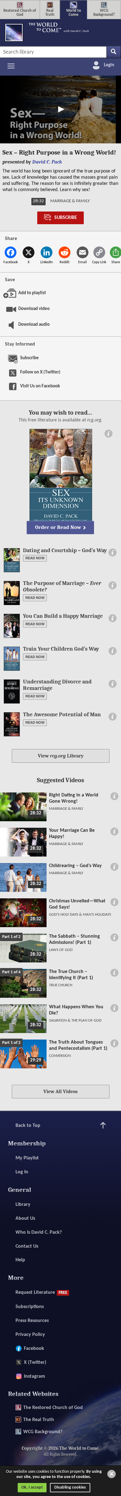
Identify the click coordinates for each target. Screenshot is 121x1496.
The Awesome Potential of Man (62, 714)
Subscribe (65, 217)
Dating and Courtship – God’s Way (65, 550)
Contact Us (27, 1246)
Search (113, 52)
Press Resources (32, 1320)
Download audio (29, 324)
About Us (25, 1218)
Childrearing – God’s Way (75, 865)
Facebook (34, 1348)
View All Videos (60, 1091)
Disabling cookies (70, 1487)
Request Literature (41, 1292)
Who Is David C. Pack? (39, 1232)
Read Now (34, 558)
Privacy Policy (30, 1334)
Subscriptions (30, 1306)
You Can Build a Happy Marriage (63, 616)
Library (23, 1204)
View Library (60, 756)
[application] (60, 109)
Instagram (34, 1376)
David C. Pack (47, 162)
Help (20, 1260)
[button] (60, 109)
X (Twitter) (35, 1362)
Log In (22, 1172)
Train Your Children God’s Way (61, 649)
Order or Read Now (58, 527)
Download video (29, 308)
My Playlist (27, 1158)
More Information (108, 433)
